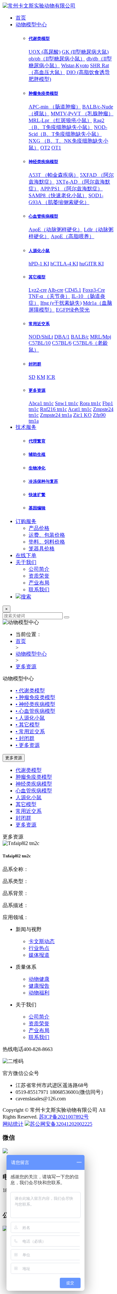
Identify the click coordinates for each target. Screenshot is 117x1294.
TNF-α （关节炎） (49, 296)
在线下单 (26, 555)
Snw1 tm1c (66, 403)
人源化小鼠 (29, 797)
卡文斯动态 (42, 941)
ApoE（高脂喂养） (72, 236)
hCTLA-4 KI (64, 263)
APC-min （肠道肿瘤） (55, 106)
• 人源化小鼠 (30, 718)
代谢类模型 (29, 770)
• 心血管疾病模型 (35, 711)
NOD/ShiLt (41, 337)
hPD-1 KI (39, 263)
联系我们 (39, 589)
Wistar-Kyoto (75, 65)
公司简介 (39, 569)
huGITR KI (91, 263)
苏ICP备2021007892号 (64, 1117)
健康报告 (39, 986)
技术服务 (26, 427)
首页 (21, 17)
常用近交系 (29, 811)
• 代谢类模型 (30, 690)
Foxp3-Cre (94, 290)
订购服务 (26, 521)
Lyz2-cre (38, 290)
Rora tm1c (90, 403)
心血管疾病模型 (34, 790)
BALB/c (80, 337)
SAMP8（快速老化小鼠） (58, 195)
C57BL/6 (62, 343)
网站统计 (13, 1124)
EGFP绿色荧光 (73, 310)
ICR (50, 377)
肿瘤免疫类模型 (34, 777)
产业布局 (39, 582)
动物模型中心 (31, 24)
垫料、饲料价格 (47, 542)
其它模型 (26, 804)
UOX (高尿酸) (44, 52)
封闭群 (23, 818)
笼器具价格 (42, 548)
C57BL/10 (40, 343)
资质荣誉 (39, 576)
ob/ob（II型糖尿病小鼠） (57, 58)
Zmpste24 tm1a (56, 415)
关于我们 (26, 562)
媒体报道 (39, 955)
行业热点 (39, 948)
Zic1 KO (82, 415)
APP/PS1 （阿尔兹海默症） (71, 188)
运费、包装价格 (47, 535)
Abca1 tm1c (41, 403)
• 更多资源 (28, 745)
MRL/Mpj (100, 337)
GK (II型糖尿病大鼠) (85, 52)
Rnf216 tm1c (53, 409)
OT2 (45, 147)
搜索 (26, 596)
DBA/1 (62, 337)
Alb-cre (55, 290)
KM (41, 377)
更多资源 (26, 666)
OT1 (56, 147)
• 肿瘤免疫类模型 (35, 697)
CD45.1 (73, 290)
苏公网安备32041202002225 (61, 1124)
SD (32, 377)
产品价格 (39, 528)
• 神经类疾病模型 (35, 704)
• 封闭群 (25, 738)
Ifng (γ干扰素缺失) (61, 303)
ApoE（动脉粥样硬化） (56, 229)
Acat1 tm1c (80, 409)
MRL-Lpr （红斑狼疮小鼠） (60, 120)
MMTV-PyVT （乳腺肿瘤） (82, 113)
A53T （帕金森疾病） (54, 175)
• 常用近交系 (30, 731)
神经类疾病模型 (34, 784)
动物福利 (39, 992)
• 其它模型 (28, 724)
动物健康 (39, 979)
